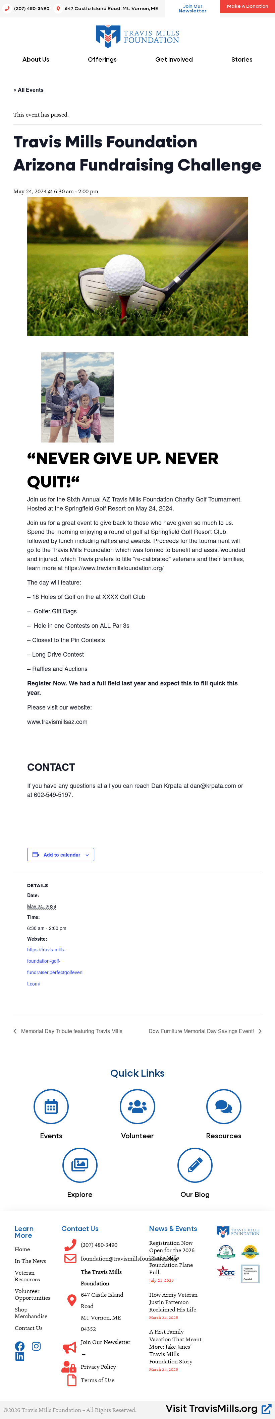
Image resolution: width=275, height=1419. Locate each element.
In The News (30, 1261)
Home (22, 1249)
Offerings (102, 60)
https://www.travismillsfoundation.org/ (114, 567)
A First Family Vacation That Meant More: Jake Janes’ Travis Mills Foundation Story (175, 1346)
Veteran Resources (27, 1276)
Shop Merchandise (31, 1313)
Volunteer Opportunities (31, 1294)
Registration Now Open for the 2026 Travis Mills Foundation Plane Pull (172, 1257)
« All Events (28, 89)
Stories (242, 60)
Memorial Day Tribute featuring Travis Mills (71, 1031)
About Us (35, 60)
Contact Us (29, 1328)
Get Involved (174, 60)
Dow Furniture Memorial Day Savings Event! (202, 1031)
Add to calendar (62, 854)
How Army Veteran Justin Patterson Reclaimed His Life (173, 1302)
